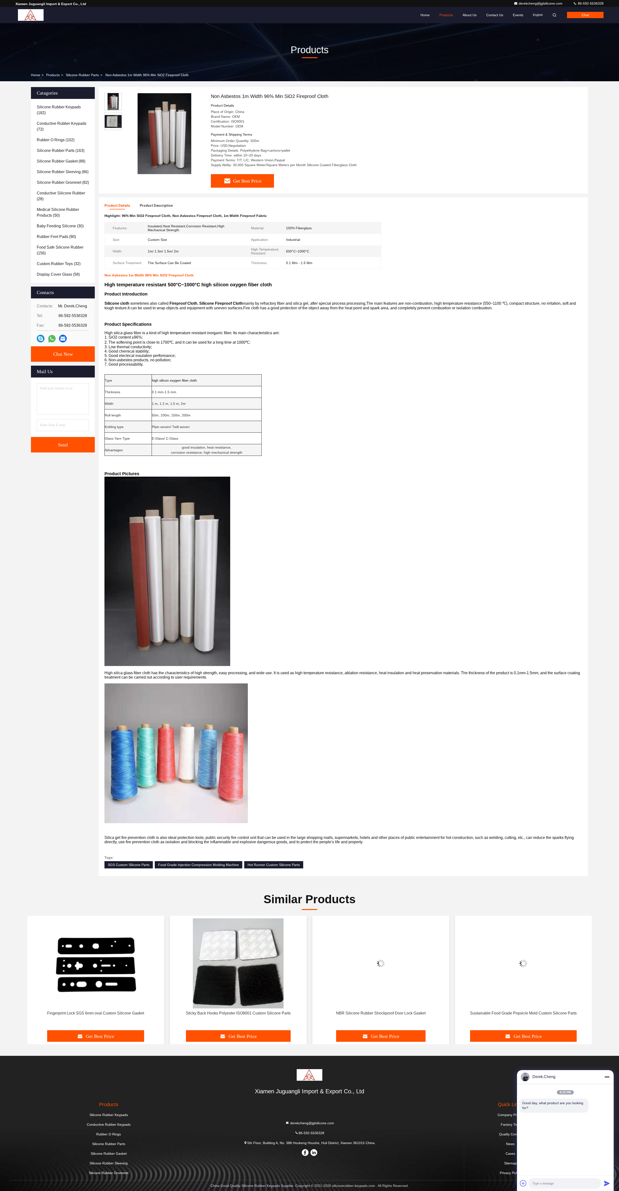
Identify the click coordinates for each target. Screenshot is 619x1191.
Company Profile (510, 1115)
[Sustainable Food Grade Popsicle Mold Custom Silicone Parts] (381, 963)
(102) (55, 140)
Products (446, 15)
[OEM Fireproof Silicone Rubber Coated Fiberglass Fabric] (523, 963)
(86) (62, 172)
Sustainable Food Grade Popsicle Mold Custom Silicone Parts (380, 1013)
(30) (60, 226)
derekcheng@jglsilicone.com (541, 3)
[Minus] (607, 1077)
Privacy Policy (510, 1173)
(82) (63, 182)
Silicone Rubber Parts (82, 75)
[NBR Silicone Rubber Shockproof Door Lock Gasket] (238, 963)
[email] (63, 338)
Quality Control (510, 1134)
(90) (56, 237)
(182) (59, 110)
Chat (585, 15)
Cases (510, 1153)
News (510, 1144)
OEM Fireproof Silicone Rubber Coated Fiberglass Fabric (523, 1013)
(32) (59, 264)
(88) (61, 161)
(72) (61, 126)
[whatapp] (52, 339)
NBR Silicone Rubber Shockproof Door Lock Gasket (238, 1013)
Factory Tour (510, 1124)
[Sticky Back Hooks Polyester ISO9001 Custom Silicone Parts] (96, 963)
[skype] (40, 338)
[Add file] (523, 1183)
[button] (36, 975)
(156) (60, 250)
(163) (60, 150)
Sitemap (510, 1163)
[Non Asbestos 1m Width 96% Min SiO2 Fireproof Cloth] (164, 133)
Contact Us (494, 15)
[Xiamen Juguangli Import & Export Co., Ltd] (30, 15)
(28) (61, 196)
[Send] (607, 1183)
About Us (470, 15)
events (518, 15)
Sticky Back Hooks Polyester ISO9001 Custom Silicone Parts (95, 1013)
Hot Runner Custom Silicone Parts (274, 865)
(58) (58, 274)
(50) (58, 212)
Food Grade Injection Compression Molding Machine (198, 865)
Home (425, 15)
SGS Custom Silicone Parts (128, 865)
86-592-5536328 (590, 3)
